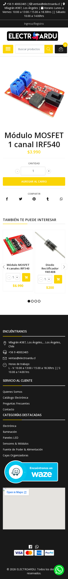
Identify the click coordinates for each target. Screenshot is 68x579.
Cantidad (34, 163)
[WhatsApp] (36, 546)
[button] (29, 301)
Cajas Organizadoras (15, 455)
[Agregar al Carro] (26, 277)
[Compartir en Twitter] (20, 199)
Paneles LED (10, 437)
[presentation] (4, 266)
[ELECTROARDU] (32, 36)
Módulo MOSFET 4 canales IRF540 (18, 266)
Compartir (34, 193)
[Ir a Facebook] (30, 546)
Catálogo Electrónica (15, 397)
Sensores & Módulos (16, 443)
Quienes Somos (12, 391)
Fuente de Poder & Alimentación (23, 449)
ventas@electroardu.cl (22, 358)
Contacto (8, 409)
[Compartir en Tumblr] (48, 199)
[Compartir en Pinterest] (34, 199)
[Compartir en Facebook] (7, 199)
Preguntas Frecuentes (16, 403)
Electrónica (9, 426)
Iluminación (10, 432)
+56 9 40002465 (18, 352)
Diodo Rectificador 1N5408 (50, 268)
